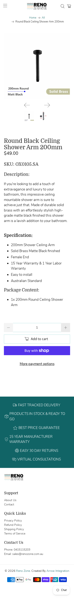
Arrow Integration (57, 571)
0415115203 (22, 550)
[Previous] (27, 105)
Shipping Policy (14, 529)
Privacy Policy (13, 521)
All (43, 17)
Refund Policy (13, 525)
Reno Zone (23, 571)
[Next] (47, 105)
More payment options (37, 364)
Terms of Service (14, 534)
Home (32, 17)
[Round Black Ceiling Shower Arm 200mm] (37, 66)
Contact (9, 504)
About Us (10, 500)
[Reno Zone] (37, 6)
